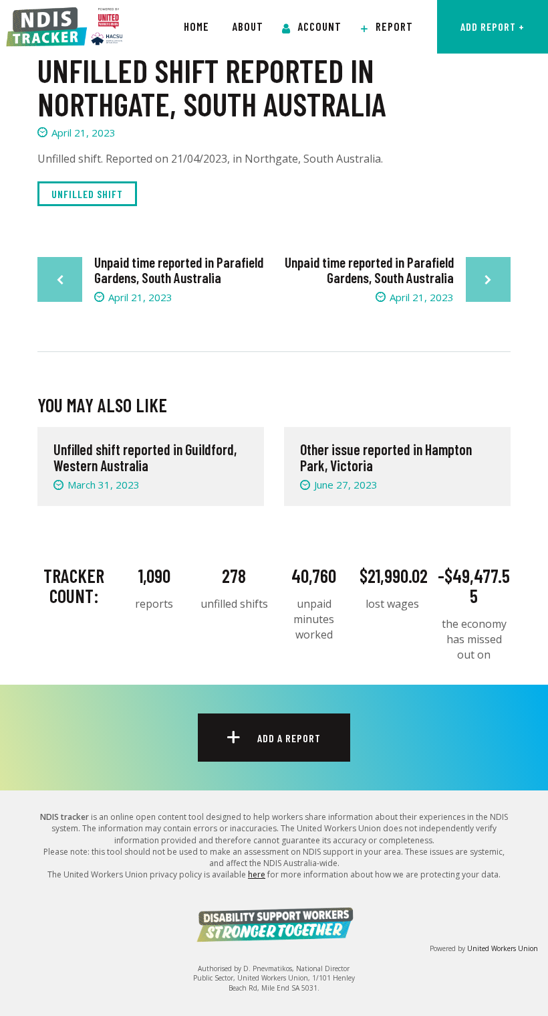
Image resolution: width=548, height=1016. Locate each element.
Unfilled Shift (87, 193)
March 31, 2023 (103, 484)
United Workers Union (502, 948)
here (256, 874)
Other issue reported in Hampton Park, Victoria (386, 457)
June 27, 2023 (346, 484)
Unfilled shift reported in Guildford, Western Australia (145, 457)
